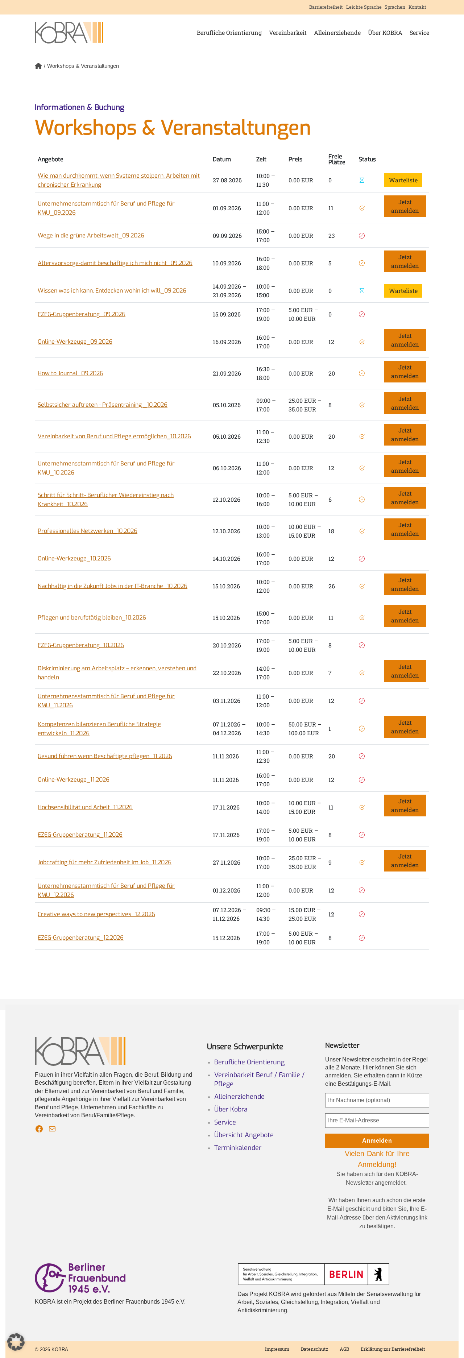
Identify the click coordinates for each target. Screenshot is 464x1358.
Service (419, 32)
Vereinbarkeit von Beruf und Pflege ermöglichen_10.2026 (114, 436)
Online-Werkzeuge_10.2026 (74, 558)
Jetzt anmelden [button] (405, 206)
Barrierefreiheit (326, 7)
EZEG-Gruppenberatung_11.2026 (80, 835)
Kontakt (417, 7)
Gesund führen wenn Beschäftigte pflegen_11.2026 (105, 756)
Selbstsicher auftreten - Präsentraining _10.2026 (102, 405)
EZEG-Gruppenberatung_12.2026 (81, 937)
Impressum (277, 1349)
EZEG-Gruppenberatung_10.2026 (81, 645)
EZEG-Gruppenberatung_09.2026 (81, 314)
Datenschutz (314, 1349)
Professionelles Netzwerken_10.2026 (87, 531)
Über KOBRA (385, 32)
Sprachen (395, 7)
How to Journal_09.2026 (70, 373)
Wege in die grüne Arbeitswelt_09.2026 (91, 235)
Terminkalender (237, 1147)
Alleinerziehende (337, 32)
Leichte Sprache (364, 7)
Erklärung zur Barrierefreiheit (393, 1349)
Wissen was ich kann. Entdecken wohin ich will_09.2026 (112, 290)
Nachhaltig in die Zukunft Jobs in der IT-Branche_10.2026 (112, 586)
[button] (16, 1342)
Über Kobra (231, 1109)
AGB (344, 1349)
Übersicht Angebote (244, 1135)
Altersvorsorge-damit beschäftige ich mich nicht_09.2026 (115, 263)
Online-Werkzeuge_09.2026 (75, 341)
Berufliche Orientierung (229, 32)
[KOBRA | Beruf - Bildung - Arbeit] (69, 33)
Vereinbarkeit (288, 32)
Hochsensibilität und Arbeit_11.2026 (85, 807)
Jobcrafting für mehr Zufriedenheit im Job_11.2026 (104, 862)
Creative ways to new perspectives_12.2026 (96, 914)
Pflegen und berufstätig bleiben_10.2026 (92, 617)
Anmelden (377, 1141)
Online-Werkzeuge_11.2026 (73, 779)
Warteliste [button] (403, 180)
